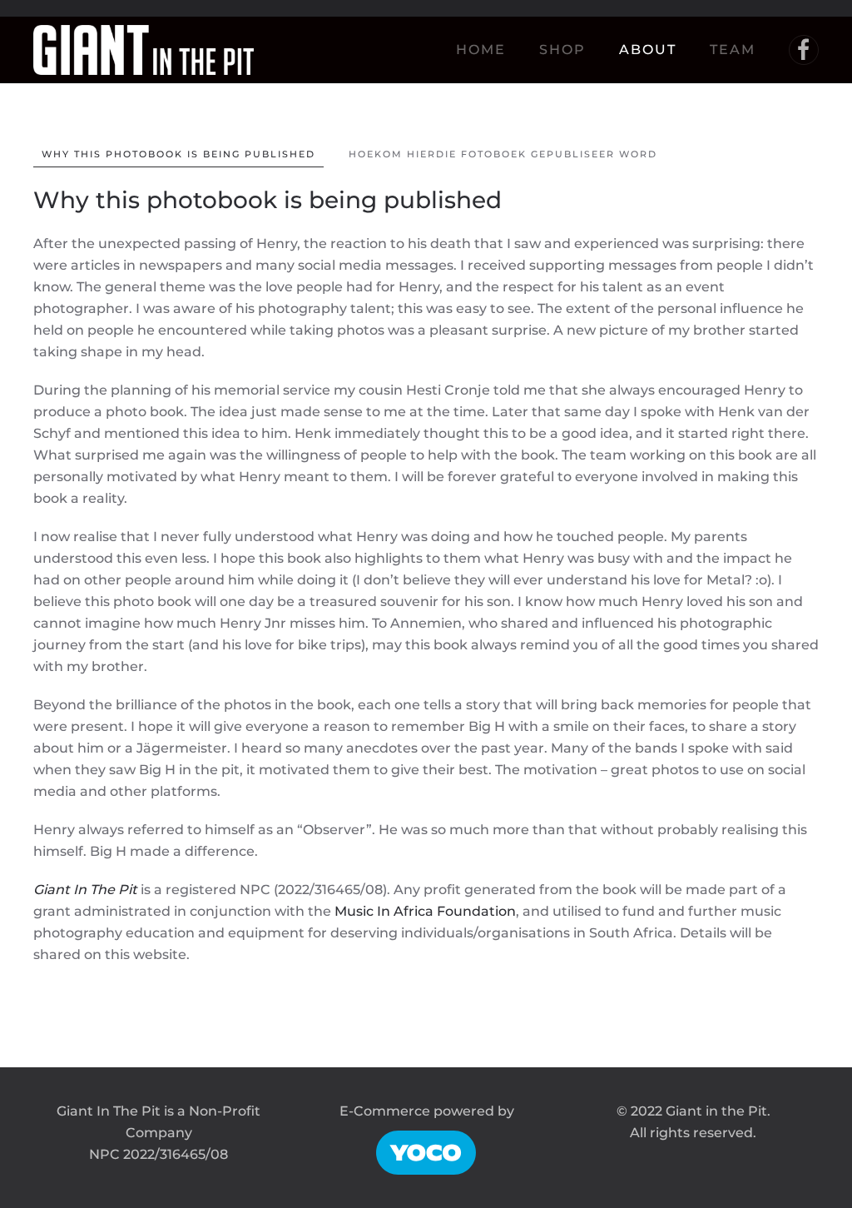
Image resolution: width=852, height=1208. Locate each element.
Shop (562, 49)
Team (732, 49)
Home (481, 49)
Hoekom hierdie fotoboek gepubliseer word (503, 154)
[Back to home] (143, 50)
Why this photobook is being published (178, 154)
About (647, 49)
